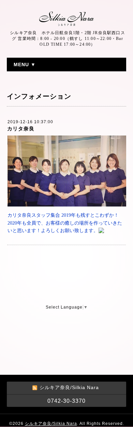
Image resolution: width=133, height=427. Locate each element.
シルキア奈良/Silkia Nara (51, 423)
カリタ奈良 (20, 128)
